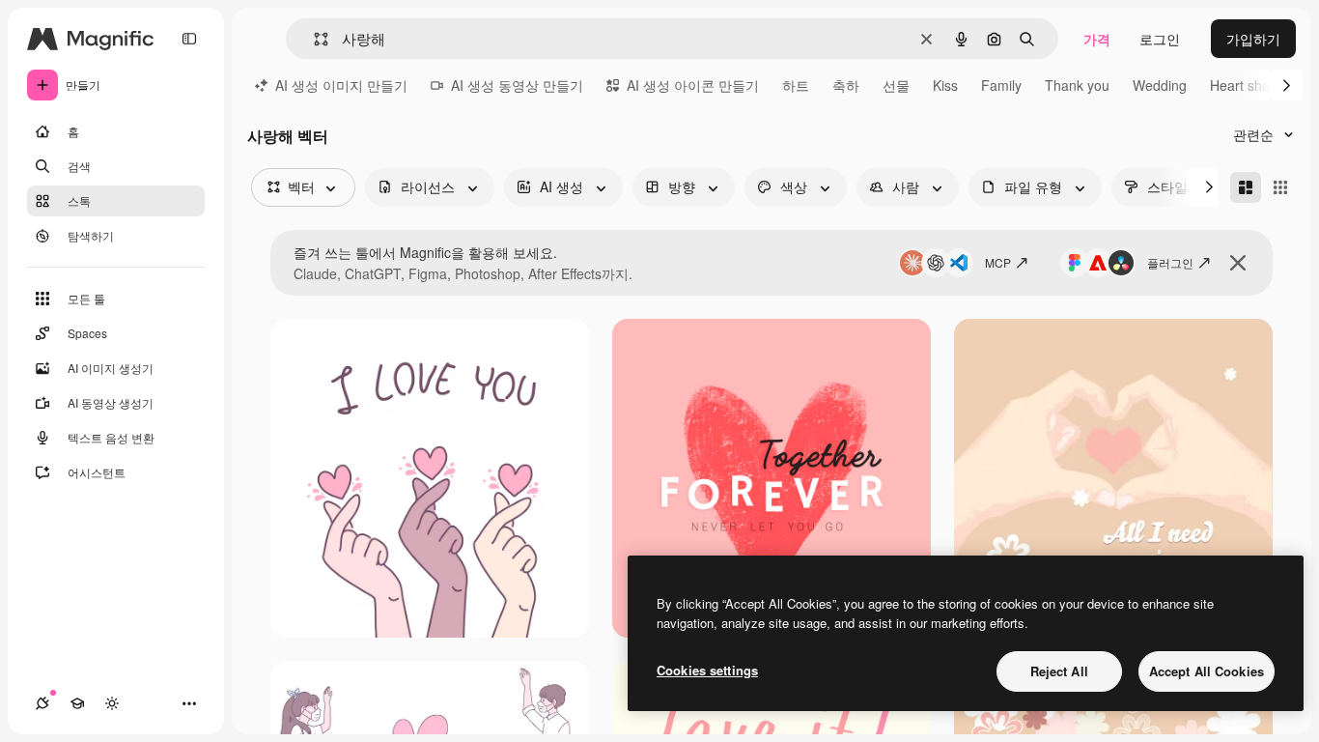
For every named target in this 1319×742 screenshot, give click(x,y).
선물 (896, 85)
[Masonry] (1245, 187)
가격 (1096, 38)
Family (1001, 85)
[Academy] (77, 703)
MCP (998, 262)
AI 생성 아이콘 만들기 (693, 85)
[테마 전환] (112, 703)
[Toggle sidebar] (189, 38)
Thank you (1077, 85)
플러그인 (1170, 262)
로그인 (1159, 38)
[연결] (42, 703)
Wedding (1160, 85)
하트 (795, 85)
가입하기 (1253, 38)
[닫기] (1237, 262)
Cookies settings (707, 670)
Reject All (1059, 671)
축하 (845, 85)
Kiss (945, 85)
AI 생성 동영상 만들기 (517, 85)
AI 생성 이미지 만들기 (341, 85)
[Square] (1280, 187)
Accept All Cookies (1206, 671)
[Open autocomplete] (313, 39)
